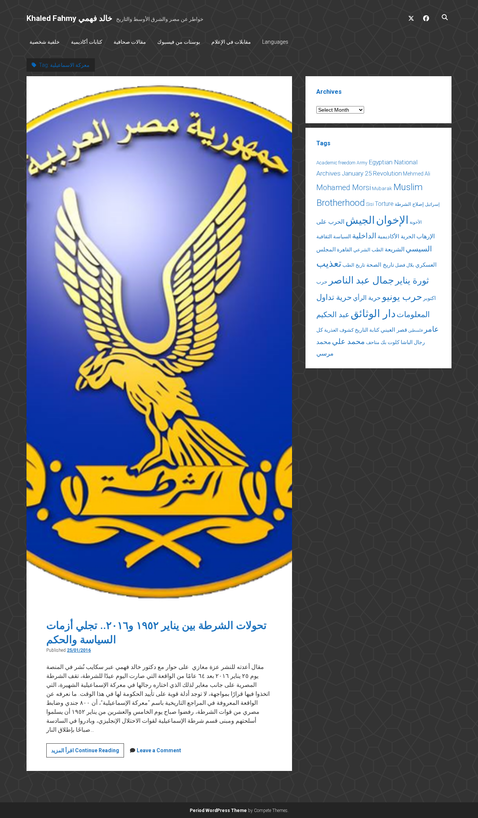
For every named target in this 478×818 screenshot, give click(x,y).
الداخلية (364, 235)
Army (362, 162)
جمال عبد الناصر (361, 280)
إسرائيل (432, 204)
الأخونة (416, 222)
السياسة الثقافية (333, 236)
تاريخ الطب (353, 265)
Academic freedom (336, 162)
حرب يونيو (402, 296)
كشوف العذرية (339, 330)
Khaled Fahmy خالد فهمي (69, 18)
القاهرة (344, 249)
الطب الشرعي (368, 249)
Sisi (370, 204)
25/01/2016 (79, 650)
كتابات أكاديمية (86, 42)
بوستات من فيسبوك (178, 42)
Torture (384, 203)
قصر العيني (394, 329)
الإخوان (392, 220)
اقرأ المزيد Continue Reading (87, 752)
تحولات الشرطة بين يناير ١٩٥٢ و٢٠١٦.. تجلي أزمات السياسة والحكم (159, 341)
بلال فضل (404, 265)
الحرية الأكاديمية (396, 236)
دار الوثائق (373, 313)
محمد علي (348, 341)
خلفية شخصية (45, 42)
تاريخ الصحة (380, 264)
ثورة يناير (412, 280)
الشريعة (394, 249)
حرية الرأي (367, 297)
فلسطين (415, 330)
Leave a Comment (159, 750)
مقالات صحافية (130, 42)
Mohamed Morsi (343, 187)
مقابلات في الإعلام (231, 42)
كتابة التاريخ (367, 330)
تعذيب (328, 263)
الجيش (360, 220)
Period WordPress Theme (218, 810)
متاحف (372, 342)
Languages (275, 42)
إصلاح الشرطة (409, 204)
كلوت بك (390, 342)
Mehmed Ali (416, 174)
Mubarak (382, 188)
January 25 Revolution (372, 173)
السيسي (419, 248)
